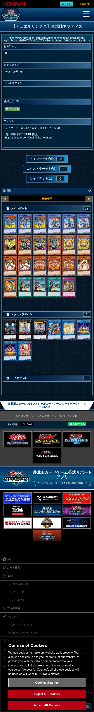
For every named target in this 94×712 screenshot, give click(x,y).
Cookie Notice (49, 674)
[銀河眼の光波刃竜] (39, 329)
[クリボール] (69, 245)
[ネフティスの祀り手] (54, 224)
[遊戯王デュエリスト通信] (17, 498)
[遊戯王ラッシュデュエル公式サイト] (47, 439)
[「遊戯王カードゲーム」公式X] (47, 498)
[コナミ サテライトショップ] (17, 523)
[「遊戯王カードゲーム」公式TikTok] (17, 510)
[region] (47, 675)
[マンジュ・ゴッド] (24, 245)
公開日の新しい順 (19, 584)
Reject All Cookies (46, 694)
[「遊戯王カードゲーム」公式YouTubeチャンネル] (77, 498)
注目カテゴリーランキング (24, 633)
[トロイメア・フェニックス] (24, 351)
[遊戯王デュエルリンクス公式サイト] (77, 439)
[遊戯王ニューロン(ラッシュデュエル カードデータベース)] (47, 535)
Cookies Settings (47, 682)
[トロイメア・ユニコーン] (69, 329)
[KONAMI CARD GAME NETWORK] (77, 510)
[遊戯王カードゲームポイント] (47, 510)
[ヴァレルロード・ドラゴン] (54, 329)
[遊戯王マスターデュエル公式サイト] (47, 456)
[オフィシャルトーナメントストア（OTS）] (47, 523)
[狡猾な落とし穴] (69, 287)
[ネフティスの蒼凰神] (10, 224)
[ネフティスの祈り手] (39, 266)
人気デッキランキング (22, 625)
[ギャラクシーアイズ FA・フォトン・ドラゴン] (10, 329)
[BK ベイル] (10, 266)
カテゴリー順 (17, 592)
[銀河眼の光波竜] (24, 329)
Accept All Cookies (47, 705)
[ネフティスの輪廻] (24, 287)
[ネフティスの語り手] (83, 266)
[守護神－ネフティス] (83, 329)
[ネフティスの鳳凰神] (10, 245)
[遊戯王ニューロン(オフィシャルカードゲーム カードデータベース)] (11, 14)
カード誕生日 (17, 600)
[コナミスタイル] (77, 523)
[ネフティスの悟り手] (10, 287)
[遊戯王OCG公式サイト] (17, 439)
